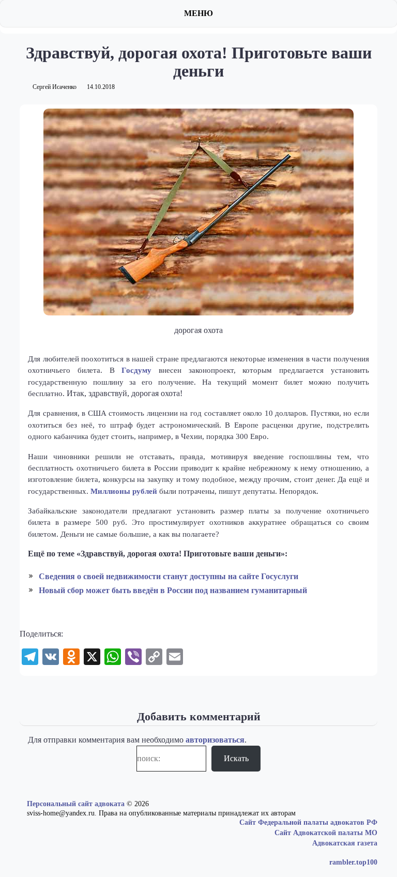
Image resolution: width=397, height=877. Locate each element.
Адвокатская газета (344, 843)
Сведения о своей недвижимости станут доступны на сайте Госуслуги (168, 576)
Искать (236, 758)
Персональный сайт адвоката (76, 804)
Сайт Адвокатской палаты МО (325, 833)
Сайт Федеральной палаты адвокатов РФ (308, 822)
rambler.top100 (353, 862)
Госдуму (136, 370)
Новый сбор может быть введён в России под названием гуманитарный (173, 590)
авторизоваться (215, 739)
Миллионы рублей (123, 491)
